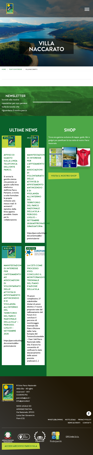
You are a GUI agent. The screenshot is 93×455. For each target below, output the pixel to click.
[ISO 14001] (24, 436)
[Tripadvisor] (40, 436)
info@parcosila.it (23, 401)
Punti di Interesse (15, 69)
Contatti (87, 423)
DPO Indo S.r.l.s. (72, 436)
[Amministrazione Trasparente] (8, 436)
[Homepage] (9, 10)
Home (4, 69)
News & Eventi (74, 423)
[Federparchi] (56, 436)
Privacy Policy (84, 419)
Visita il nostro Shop (64, 175)
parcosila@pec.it (22, 398)
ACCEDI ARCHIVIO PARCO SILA (21, 446)
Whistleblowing (55, 419)
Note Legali (70, 419)
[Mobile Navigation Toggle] (87, 9)
